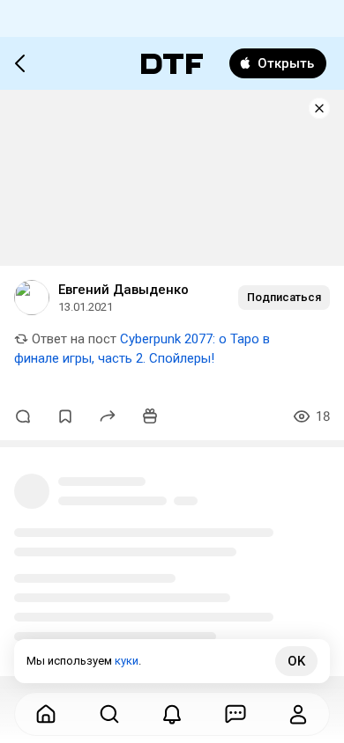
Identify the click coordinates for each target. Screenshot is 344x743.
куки (126, 660)
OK (296, 661)
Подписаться (284, 297)
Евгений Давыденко (123, 290)
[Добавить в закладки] (65, 416)
